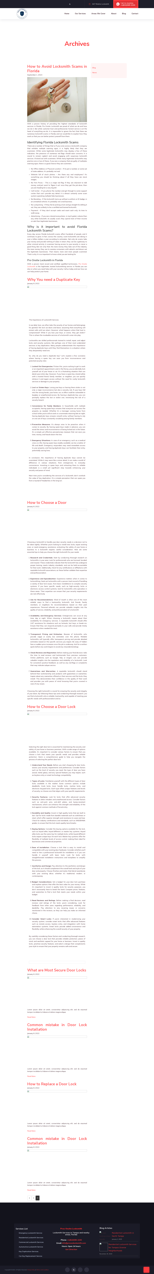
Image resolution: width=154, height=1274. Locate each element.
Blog (124, 13)
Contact (135, 13)
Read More (31, 1017)
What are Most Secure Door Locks (56, 970)
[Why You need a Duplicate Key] (57, 301)
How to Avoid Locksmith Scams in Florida (57, 69)
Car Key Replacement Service (30, 1256)
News (94, 72)
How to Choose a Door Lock (51, 706)
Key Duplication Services (28, 1251)
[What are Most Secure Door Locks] (57, 992)
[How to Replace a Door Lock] (57, 1106)
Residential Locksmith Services (31, 1237)
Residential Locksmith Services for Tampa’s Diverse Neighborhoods (122, 1247)
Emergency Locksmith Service (30, 1233)
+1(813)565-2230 (128, 5)
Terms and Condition (42, 1270)
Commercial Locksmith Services (31, 1242)
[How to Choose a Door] (57, 524)
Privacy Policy (31, 1270)
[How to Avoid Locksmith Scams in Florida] (57, 99)
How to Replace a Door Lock (51, 1084)
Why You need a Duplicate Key (53, 279)
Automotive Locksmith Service (31, 1247)
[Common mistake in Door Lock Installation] (57, 1051)
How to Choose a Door (47, 502)
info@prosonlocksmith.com (74, 1243)
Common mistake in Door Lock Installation (57, 1027)
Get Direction (71, 1249)
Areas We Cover (98, 13)
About (113, 13)
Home (66, 13)
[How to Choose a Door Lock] (57, 728)
